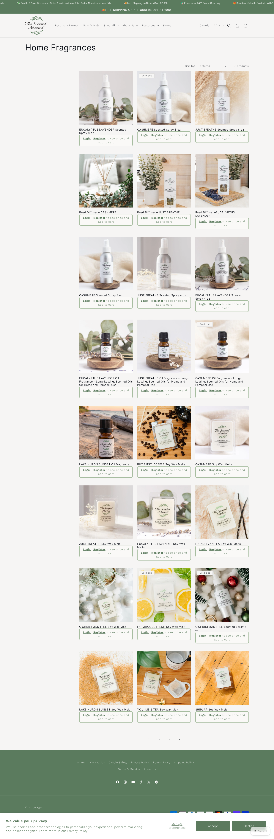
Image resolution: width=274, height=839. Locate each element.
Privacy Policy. (77, 831)
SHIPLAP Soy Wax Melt (211, 709)
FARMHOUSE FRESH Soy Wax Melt (161, 626)
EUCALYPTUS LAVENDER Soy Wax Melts (161, 545)
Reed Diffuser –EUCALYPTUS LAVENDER (215, 214)
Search (81, 762)
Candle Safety (118, 762)
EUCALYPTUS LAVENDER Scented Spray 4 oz (218, 297)
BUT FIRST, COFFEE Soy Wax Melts (161, 464)
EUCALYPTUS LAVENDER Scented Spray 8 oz (102, 131)
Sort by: (190, 65)
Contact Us (97, 762)
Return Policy (161, 762)
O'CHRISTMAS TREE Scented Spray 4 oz (220, 628)
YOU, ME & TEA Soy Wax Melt (157, 709)
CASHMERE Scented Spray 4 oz (101, 295)
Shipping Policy (184, 762)
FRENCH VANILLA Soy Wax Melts (218, 543)
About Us (150, 769)
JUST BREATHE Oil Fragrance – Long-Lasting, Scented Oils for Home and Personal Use (163, 381)
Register (99, 138)
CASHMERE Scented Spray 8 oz (159, 129)
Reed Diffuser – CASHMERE (97, 212)
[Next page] (179, 739)
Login (87, 138)
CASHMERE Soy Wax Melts (213, 464)
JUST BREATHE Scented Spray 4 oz (161, 295)
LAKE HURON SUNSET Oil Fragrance (104, 464)
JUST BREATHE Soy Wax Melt (99, 543)
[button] (111, 25)
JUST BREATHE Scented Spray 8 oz (219, 129)
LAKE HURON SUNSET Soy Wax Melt (104, 709)
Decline (249, 826)
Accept (213, 826)
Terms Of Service (129, 769)
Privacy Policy (140, 762)
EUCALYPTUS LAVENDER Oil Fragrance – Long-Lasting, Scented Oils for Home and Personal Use (106, 381)
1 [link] (149, 739)
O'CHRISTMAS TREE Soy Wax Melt (102, 626)
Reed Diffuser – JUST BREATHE (158, 212)
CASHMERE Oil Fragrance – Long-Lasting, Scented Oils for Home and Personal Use (219, 381)
